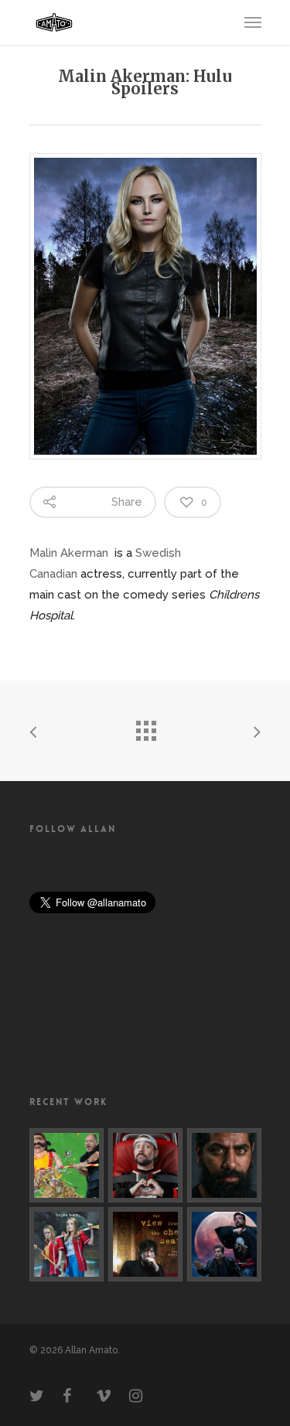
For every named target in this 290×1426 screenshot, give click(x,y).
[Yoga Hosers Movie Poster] (66, 1244)
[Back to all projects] (145, 726)
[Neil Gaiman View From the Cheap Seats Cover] (145, 1244)
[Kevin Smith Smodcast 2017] (224, 1244)
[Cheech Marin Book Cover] (66, 1165)
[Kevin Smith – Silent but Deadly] (145, 1165)
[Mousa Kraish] (224, 1165)
